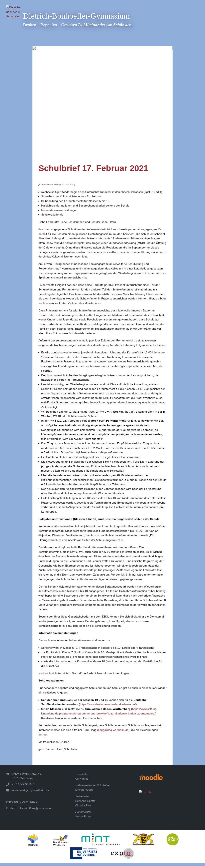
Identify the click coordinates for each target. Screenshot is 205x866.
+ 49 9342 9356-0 (23, 784)
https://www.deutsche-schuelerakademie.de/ (108, 704)
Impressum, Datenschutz (22, 801)
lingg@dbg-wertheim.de (113, 729)
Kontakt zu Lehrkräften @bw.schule (28, 808)
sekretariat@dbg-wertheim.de (30, 790)
